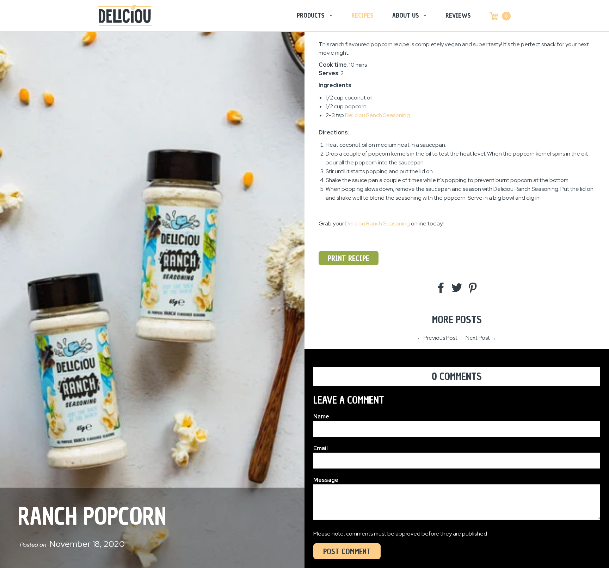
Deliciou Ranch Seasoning (377, 223)
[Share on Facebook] (440, 288)
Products (311, 15)
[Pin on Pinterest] (472, 288)
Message (325, 480)
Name (321, 416)
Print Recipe (348, 258)
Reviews (458, 15)
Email (320, 448)
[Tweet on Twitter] (456, 288)
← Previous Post (437, 338)
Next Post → (481, 338)
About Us (406, 15)
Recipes (362, 15)
